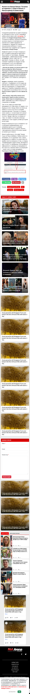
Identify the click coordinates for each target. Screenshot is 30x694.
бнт (23, 187)
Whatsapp (7, 182)
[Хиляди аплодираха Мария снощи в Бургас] (6, 577)
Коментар (5, 454)
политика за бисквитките (9, 687)
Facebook (7, 179)
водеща (10, 190)
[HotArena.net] (15, 650)
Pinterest (17, 182)
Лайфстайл (15, 662)
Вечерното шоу (18, 190)
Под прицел (15, 670)
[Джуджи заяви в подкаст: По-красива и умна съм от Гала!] (15, 238)
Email (3, 449)
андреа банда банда (13, 187)
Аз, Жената (15, 668)
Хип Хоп (15, 671)
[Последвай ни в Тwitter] (25, 654)
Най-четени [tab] (5, 533)
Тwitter (23, 179)
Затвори (12, 692)
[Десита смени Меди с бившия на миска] (15, 222)
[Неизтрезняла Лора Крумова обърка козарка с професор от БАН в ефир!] (6, 541)
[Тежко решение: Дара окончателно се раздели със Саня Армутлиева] (6, 589)
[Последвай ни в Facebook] (21, 654)
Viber (15, 179)
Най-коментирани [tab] (14, 533)
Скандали (15, 666)
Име (3, 443)
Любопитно (15, 664)
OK (19, 692)
